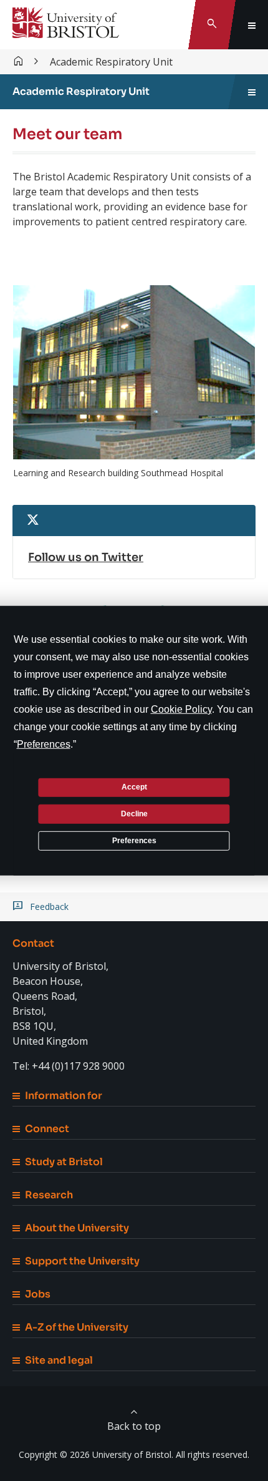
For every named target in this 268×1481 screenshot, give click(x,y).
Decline (134, 813)
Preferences (134, 840)
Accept (134, 787)
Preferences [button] (43, 743)
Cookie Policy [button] (181, 708)
